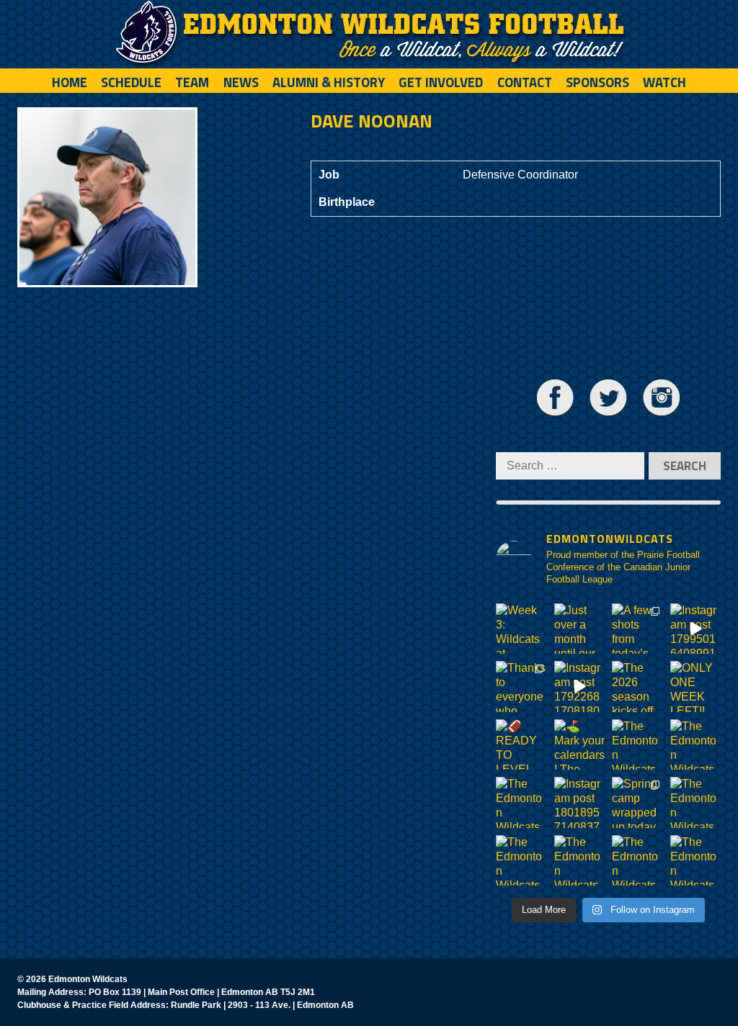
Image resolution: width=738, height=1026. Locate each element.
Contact (524, 82)
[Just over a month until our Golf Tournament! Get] (579, 628)
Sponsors (597, 82)
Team (192, 82)
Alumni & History (328, 82)
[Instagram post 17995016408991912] (695, 628)
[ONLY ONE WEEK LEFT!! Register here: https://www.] (695, 686)
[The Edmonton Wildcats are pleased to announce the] (637, 744)
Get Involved (441, 82)
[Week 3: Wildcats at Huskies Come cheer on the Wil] (521, 628)
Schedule (131, 82)
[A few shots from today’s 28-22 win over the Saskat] (637, 628)
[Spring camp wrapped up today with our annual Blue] (637, 802)
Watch (664, 82)
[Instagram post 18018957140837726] (579, 802)
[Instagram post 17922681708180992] (579, 686)
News (241, 82)
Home (69, 82)
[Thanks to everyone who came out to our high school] (521, 686)
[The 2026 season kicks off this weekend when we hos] (637, 686)
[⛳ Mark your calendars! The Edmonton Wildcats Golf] (579, 744)
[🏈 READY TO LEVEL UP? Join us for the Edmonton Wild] (521, 744)
